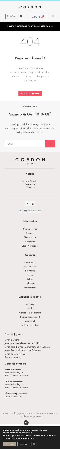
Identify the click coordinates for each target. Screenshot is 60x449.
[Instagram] (32, 203)
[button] (53, 16)
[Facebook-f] (27, 203)
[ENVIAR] (50, 143)
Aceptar (9, 444)
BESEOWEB (35, 416)
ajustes (30, 438)
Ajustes (23, 444)
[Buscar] (21, 16)
